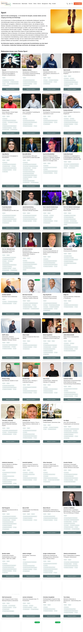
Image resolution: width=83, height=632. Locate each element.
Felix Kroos (46, 378)
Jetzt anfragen (78, 3)
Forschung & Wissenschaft (69, 217)
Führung (72, 78)
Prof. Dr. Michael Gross (8, 249)
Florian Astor (5, 110)
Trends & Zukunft (6, 129)
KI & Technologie (67, 345)
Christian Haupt (47, 249)
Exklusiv (17, 55)
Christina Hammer (28, 249)
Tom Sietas (67, 597)
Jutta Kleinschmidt (69, 335)
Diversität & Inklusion (7, 166)
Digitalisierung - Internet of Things (70, 215)
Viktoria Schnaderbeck (70, 553)
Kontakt (54, 3)
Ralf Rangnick (6, 508)
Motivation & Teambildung (28, 83)
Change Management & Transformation (10, 120)
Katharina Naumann (7, 462)
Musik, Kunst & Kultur (48, 219)
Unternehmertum (6, 85)
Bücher (39, 3)
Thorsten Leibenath (7, 420)
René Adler (46, 70)
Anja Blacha (5, 154)
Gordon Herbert (6, 294)
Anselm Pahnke (68, 462)
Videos (35, 3)
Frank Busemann (7, 207)
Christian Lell (26, 420)
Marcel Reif (26, 508)
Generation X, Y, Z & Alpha (13, 122)
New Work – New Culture (7, 268)
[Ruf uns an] (67, 3)
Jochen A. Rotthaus (69, 508)
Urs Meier (66, 420)
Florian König (6, 378)
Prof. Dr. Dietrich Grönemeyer (72, 207)
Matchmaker (24, 3)
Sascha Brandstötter (48, 154)
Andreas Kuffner (68, 378)
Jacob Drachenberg (28, 207)
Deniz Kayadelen (47, 335)
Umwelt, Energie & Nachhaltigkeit (13, 83)
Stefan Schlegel (27, 553)
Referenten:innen (17, 3)
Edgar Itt (66, 294)
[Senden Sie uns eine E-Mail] (69, 3)
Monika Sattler (6, 553)
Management (45, 3)
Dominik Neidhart (27, 462)
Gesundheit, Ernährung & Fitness (70, 80)
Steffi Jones (5, 335)
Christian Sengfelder (48, 597)
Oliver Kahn (26, 335)
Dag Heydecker (47, 294)
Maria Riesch (46, 508)
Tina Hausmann (68, 249)
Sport (4, 83)
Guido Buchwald (68, 154)
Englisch (49, 77)
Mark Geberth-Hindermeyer (50, 207)
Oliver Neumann (47, 462)
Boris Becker (46, 110)
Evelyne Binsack (68, 110)
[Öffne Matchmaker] (72, 3)
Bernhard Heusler (27, 294)
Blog (50, 3)
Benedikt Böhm (27, 154)
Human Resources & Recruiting (29, 173)
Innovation (5, 124)
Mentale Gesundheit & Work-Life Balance (71, 82)
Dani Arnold (67, 70)
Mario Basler (26, 110)
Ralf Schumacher (7, 597)
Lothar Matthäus (47, 420)
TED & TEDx (67, 85)
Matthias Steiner (27, 70)
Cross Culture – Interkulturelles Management (31, 166)
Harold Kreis (26, 378)
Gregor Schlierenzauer (49, 553)
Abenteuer (66, 78)
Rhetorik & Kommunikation (8, 303)
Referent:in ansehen (10, 89)
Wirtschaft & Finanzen (35, 308)
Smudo (4, 70)
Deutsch (4, 77)
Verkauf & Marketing (35, 182)
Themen (30, 3)
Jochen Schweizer (28, 597)
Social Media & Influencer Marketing (70, 263)
